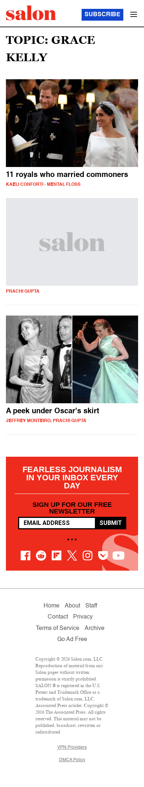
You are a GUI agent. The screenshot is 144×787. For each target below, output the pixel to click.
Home (51, 606)
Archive (94, 628)
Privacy (83, 617)
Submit (110, 522)
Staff (91, 606)
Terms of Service (57, 628)
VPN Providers (72, 747)
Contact (58, 617)
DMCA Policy (72, 760)
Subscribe (102, 15)
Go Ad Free (72, 640)
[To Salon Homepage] (31, 13)
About (72, 606)
